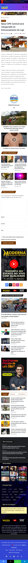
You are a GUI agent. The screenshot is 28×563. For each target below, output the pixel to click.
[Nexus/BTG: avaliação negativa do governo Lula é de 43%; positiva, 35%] (14, 479)
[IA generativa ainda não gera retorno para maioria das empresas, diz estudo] (14, 468)
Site (2, 230)
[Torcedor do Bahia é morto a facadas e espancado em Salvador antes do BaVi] (5, 473)
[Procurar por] (23, 7)
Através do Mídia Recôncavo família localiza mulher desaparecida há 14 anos (18, 399)
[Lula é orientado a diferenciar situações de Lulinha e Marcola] (23, 473)
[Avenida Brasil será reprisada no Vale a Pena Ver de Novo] (5, 417)
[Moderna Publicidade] (14, 13)
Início (3, 17)
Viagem (14, 499)
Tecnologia (18, 497)
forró (11, 494)
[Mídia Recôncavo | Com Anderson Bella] (4, 7)
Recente (12, 394)
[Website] (14, 108)
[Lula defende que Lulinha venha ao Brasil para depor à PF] (7, 159)
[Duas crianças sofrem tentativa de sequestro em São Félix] (21, 176)
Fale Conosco (19, 550)
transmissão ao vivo (6, 499)
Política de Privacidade (14, 552)
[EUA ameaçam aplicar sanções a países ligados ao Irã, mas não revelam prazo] (5, 468)
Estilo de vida (5, 494)
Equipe (21, 491)
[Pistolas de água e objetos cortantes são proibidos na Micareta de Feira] (7, 176)
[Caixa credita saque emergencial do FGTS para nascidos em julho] (5, 341)
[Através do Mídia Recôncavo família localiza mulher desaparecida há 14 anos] (5, 400)
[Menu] (26, 7)
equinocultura (15, 491)
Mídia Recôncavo (7, 33)
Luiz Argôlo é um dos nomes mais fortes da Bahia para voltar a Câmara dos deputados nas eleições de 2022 (18, 350)
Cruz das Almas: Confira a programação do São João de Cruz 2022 (18, 423)
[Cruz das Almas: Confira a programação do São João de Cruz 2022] (5, 424)
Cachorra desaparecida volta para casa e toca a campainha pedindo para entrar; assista (18, 431)
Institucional (12, 550)
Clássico (21, 489)
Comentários (21, 394)
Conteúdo (4, 491)
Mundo (7, 497)
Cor (9, 491)
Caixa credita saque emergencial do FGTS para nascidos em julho (18, 340)
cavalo (15, 489)
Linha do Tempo (22, 494)
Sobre (12, 497)
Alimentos (4, 489)
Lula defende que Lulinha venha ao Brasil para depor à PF (7, 166)
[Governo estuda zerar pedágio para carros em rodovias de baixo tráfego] (23, 479)
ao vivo (10, 489)
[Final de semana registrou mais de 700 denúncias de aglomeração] (5, 324)
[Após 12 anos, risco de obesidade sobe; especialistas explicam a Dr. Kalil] (5, 479)
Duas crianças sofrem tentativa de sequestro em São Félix (20, 183)
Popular (5, 394)
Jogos (15, 494)
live (3, 497)
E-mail (3, 223)
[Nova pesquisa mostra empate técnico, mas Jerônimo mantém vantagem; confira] (14, 473)
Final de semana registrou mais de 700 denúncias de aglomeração (17, 324)
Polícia (7, 17)
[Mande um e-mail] (11, 33)
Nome (3, 217)
